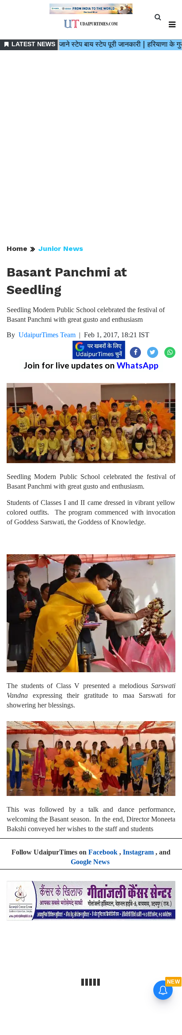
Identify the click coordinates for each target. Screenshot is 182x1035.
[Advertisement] (91, 148)
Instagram (138, 852)
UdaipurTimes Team (47, 335)
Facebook (103, 852)
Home (17, 248)
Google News (90, 862)
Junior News (60, 248)
